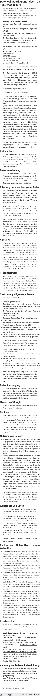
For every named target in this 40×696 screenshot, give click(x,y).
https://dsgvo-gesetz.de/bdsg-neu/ (15, 92)
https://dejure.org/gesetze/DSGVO (15, 89)
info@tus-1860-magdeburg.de (18, 63)
